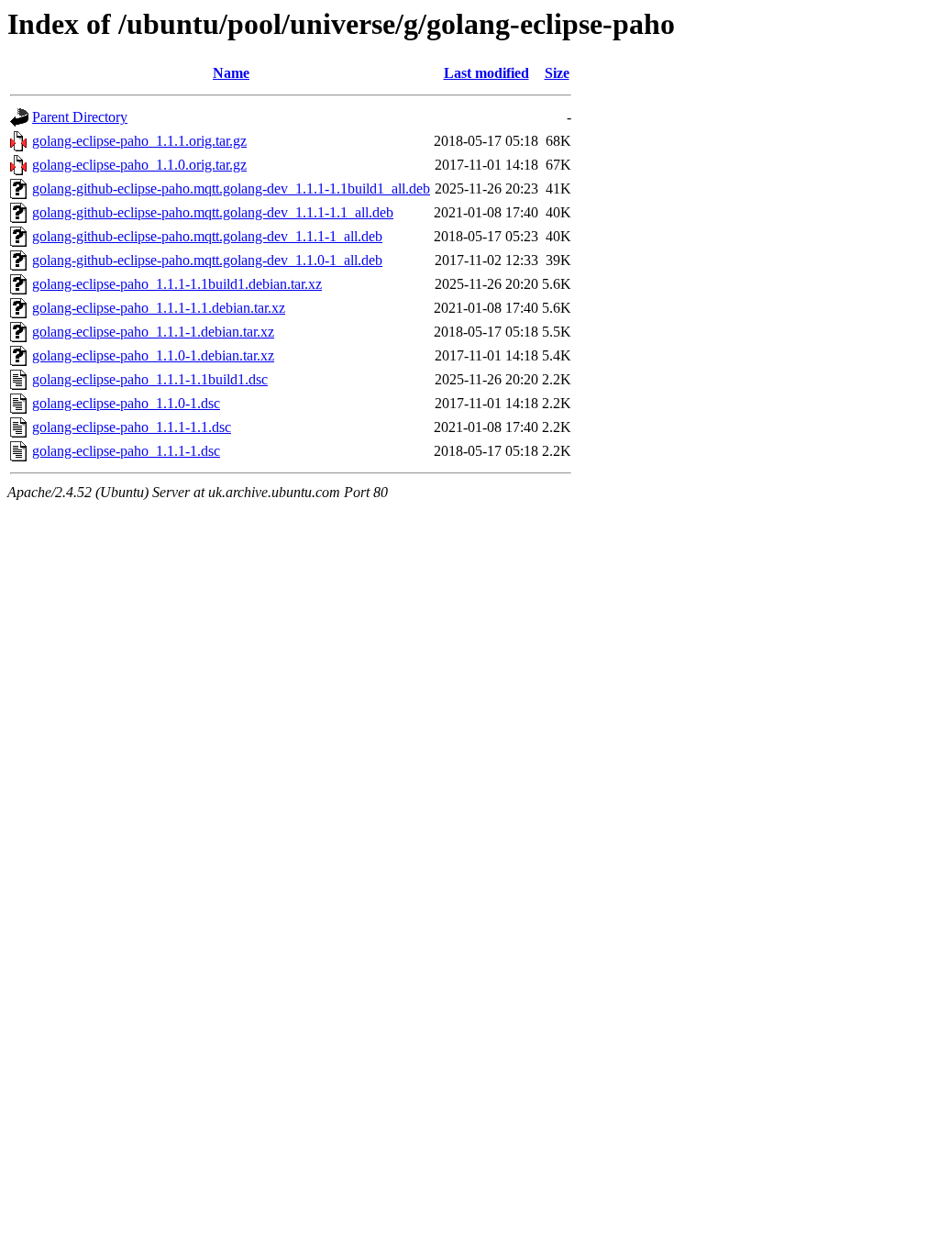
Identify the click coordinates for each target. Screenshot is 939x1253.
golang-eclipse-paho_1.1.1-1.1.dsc (131, 427)
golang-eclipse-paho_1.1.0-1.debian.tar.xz (153, 355)
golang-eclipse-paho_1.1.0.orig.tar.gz (139, 164)
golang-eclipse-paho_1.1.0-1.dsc (126, 403)
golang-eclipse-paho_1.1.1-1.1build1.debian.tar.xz (177, 284)
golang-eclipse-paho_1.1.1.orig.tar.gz (139, 141)
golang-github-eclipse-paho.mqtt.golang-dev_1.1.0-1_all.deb (207, 260)
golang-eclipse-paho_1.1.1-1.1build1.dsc (150, 379)
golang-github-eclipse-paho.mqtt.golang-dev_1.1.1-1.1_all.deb (212, 212)
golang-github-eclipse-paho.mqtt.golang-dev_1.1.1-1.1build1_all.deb (231, 188)
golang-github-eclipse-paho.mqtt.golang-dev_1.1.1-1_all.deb (207, 236)
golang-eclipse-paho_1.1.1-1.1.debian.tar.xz (158, 308)
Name (231, 73)
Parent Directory (79, 117)
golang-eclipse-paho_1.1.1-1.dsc (126, 451)
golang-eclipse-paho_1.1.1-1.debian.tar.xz (153, 331)
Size (557, 73)
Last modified (486, 73)
